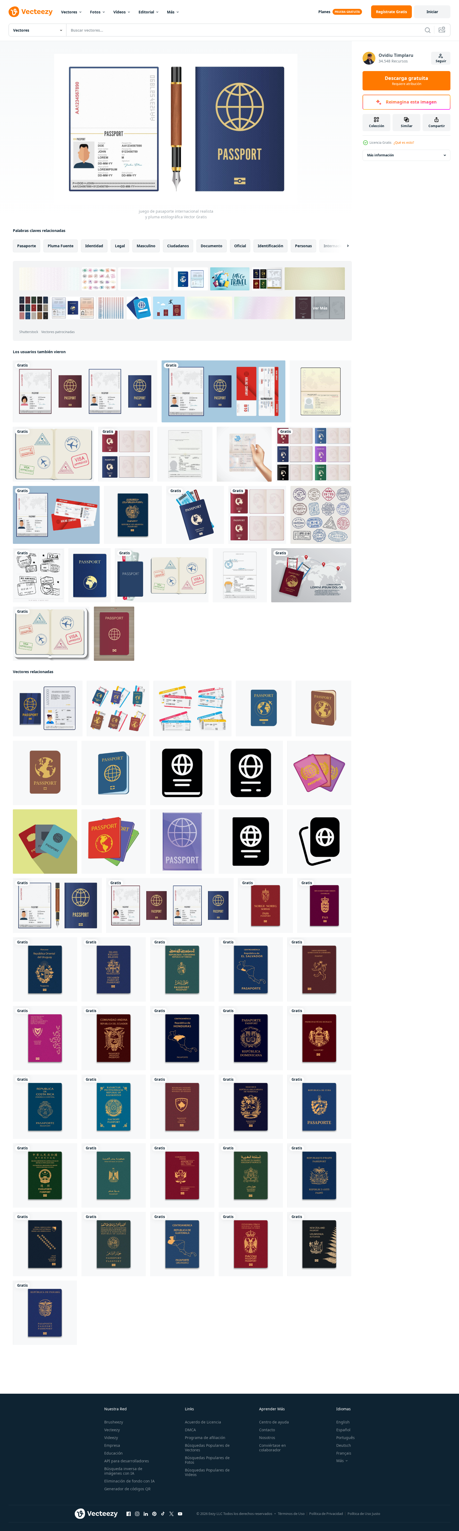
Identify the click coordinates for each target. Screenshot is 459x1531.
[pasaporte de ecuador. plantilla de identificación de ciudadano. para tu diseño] (113, 1038)
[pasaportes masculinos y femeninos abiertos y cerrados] (85, 391)
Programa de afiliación (205, 1437)
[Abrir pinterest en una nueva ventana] (154, 1514)
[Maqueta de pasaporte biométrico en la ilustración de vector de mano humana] (244, 454)
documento (211, 245)
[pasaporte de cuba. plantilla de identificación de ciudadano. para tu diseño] (319, 1107)
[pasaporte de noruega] (265, 905)
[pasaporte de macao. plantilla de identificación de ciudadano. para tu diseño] (45, 1175)
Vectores (69, 11)
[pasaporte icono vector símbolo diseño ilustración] (251, 841)
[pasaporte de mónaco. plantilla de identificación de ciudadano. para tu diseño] (319, 1038)
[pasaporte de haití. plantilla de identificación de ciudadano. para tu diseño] (319, 1175)
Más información (380, 155)
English (343, 1422)
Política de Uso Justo (364, 1513)
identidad (94, 245)
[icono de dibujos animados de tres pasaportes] (113, 841)
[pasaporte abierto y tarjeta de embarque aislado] (56, 515)
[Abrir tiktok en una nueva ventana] (163, 1514)
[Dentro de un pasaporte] (53, 454)
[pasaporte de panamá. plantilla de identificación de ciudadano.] (45, 1313)
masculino (146, 245)
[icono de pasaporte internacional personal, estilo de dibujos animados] (182, 841)
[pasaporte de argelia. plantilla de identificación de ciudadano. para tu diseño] (113, 1244)
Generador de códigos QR (127, 1488)
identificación (270, 245)
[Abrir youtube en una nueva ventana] (180, 1514)
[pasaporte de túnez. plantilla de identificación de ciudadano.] (182, 969)
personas (303, 245)
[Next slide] (343, 245)
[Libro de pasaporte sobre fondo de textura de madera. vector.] (114, 634)
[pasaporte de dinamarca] (324, 905)
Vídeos (119, 11)
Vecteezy (112, 1429)
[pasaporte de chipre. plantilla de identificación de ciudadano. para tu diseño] (45, 1038)
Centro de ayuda (274, 1422)
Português (345, 1437)
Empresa (112, 1445)
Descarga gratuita (406, 80)
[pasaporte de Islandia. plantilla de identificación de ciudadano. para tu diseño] (113, 969)
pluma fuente (60, 245)
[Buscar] (427, 30)
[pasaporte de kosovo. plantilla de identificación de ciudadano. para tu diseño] (182, 1107)
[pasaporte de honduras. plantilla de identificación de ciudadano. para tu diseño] (182, 1038)
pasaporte (26, 245)
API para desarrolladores (126, 1460)
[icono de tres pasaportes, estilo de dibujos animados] (319, 773)
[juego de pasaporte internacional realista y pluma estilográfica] (57, 905)
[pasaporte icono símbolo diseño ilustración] (182, 773)
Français (343, 1453)
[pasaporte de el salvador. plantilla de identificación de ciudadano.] (251, 969)
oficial (240, 245)
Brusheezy (113, 1422)
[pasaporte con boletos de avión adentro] (195, 515)
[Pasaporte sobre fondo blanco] (161, 575)
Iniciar (432, 11)
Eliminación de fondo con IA (129, 1481)
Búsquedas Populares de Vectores (207, 1447)
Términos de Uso (291, 1513)
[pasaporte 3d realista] (113, 1107)
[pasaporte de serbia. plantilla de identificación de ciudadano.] (251, 1244)
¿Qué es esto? (404, 142)
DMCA (190, 1429)
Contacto (267, 1429)
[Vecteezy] (31, 11)
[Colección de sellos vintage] (38, 575)
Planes (324, 11)
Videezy (111, 1437)
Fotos (95, 11)
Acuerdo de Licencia (203, 1422)
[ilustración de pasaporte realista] (125, 454)
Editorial (146, 11)
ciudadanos (178, 245)
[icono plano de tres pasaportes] (45, 841)
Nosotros (267, 1437)
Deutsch (343, 1445)
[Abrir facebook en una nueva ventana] (128, 1514)
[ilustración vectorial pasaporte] (90, 575)
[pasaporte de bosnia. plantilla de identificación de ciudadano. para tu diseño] (45, 1244)
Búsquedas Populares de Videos (207, 1472)
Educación (113, 1453)
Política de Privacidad (326, 1513)
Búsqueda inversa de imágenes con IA (123, 1471)
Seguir (441, 61)
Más (170, 11)
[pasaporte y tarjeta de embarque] (223, 391)
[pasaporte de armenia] (133, 515)
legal (120, 245)
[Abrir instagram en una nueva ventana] (137, 1514)
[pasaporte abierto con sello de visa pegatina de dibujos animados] (51, 634)
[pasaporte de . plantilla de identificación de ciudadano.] (251, 1107)
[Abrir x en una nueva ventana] (171, 1514)
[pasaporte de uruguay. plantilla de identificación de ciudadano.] (45, 969)
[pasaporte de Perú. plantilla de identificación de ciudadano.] (182, 1175)
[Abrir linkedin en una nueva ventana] (146, 1514)
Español (343, 1429)
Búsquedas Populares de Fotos (207, 1460)
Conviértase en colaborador (272, 1447)
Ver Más (320, 308)
